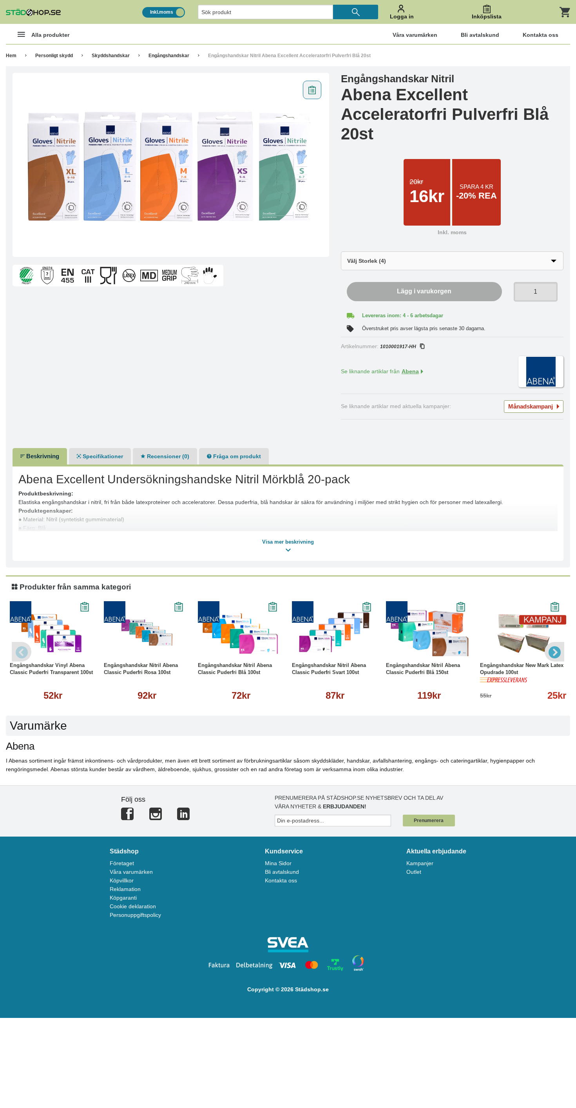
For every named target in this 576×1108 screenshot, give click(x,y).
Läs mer (53, 648)
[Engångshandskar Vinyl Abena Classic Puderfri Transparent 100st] (53, 632)
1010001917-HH (398, 346)
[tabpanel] (171, 165)
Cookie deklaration (133, 906)
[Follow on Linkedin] (183, 817)
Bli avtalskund (282, 872)
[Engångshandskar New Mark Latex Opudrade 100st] (523, 632)
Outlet (413, 872)
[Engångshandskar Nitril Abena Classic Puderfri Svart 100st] (335, 632)
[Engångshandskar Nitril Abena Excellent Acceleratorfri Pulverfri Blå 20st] (171, 165)
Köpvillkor (122, 880)
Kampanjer (419, 863)
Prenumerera (429, 820)
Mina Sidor (278, 863)
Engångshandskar (169, 55)
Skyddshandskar (111, 55)
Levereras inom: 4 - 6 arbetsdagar (402, 315)
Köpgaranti (123, 898)
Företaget (122, 863)
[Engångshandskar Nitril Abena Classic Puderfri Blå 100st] (241, 632)
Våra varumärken (131, 872)
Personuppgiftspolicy (135, 915)
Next (554, 652)
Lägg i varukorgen (424, 291)
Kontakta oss (281, 880)
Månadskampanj (530, 406)
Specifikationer (102, 456)
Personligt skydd (54, 55)
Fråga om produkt (236, 456)
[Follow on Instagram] (155, 817)
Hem (11, 55)
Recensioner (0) (167, 456)
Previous (21, 652)
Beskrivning (42, 456)
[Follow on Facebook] (127, 817)
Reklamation (125, 889)
